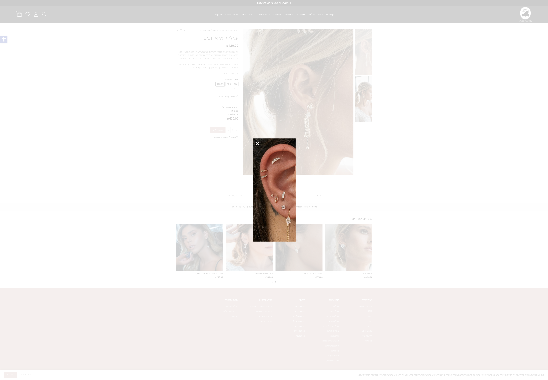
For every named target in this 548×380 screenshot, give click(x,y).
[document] (274, 190)
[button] (257, 143)
